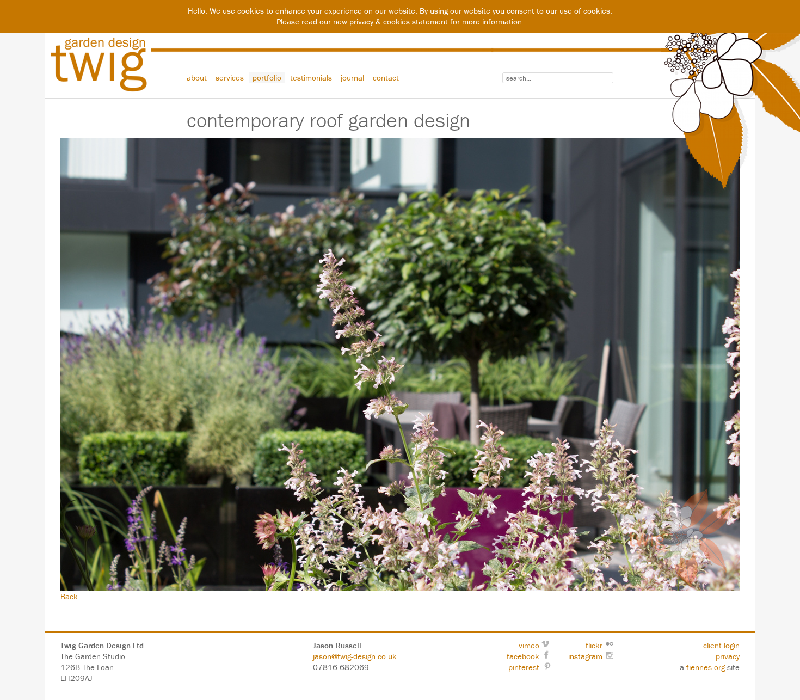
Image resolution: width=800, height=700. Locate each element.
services (230, 77)
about (197, 77)
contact (386, 77)
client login (721, 645)
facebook (523, 656)
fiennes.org (705, 667)
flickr (594, 645)
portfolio (267, 77)
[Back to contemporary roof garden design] (400, 364)
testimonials (311, 77)
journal (352, 77)
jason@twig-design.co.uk (355, 656)
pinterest (523, 667)
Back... (72, 596)
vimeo (529, 645)
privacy (728, 656)
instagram (585, 656)
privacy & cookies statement (398, 21)
